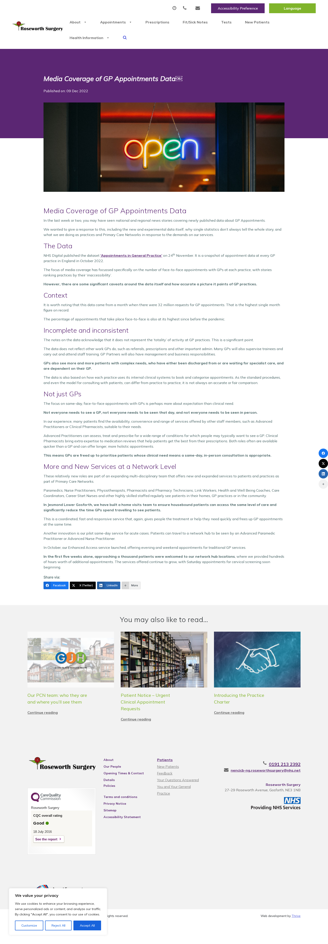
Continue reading (42, 712)
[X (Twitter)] (323, 463)
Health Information (86, 38)
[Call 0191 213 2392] (186, 8)
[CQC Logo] (46, 801)
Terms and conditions (120, 797)
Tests (226, 22)
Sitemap (110, 810)
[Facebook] (323, 453)
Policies (109, 786)
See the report (46, 839)
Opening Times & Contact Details (124, 774)
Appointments (113, 22)
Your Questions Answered (178, 780)
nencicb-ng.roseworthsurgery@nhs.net (266, 770)
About (75, 22)
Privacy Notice (115, 804)
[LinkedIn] (323, 473)
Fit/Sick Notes (195, 22)
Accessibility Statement (122, 817)
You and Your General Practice (174, 787)
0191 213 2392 (285, 764)
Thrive (296, 916)
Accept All (87, 925)
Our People (112, 766)
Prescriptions (157, 22)
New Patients (257, 22)
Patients (165, 760)
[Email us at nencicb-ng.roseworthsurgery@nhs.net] (198, 8)
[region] (58, 911)
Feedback (164, 773)
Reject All (58, 925)
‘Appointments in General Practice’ (131, 255)
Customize (29, 925)
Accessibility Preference (238, 8)
